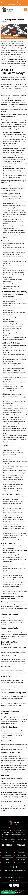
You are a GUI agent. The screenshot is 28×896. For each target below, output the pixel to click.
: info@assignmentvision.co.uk (14, 871)
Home (7, 849)
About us (7, 852)
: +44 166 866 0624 (14, 874)
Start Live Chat (14, 881)
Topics (7, 859)
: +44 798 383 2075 (14, 877)
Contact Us (7, 856)
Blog (7, 862)
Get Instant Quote (9, 892)
